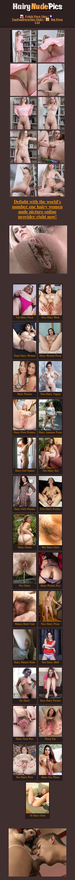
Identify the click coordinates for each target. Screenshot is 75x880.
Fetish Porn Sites (36, 16)
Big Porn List (49, 21)
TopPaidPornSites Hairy (28, 19)
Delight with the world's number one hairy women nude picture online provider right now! (37, 209)
